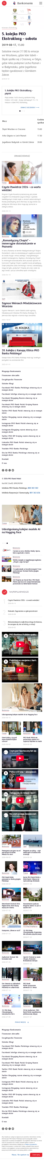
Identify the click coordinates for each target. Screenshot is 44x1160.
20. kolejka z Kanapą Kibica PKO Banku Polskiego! (20, 352)
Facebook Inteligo (22, 394)
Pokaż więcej (20, 1022)
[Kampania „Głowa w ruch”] (11, 921)
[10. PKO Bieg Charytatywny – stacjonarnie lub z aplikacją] (11, 1000)
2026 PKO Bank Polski (12, 479)
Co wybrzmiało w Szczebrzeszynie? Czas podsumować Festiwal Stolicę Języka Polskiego (27, 571)
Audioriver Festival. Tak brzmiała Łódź (10, 958)
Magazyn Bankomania (11, 371)
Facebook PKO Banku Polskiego (22, 389)
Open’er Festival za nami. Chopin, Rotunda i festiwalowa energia (32, 959)
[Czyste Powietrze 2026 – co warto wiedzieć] (22, 172)
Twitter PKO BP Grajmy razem (21, 437)
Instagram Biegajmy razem (20, 431)
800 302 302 (33, 488)
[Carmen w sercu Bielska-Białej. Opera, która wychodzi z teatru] (6, 550)
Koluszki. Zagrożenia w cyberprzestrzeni (22, 611)
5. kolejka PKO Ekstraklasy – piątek (19, 92)
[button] (4, 3)
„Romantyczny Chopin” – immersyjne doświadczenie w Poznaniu (19, 243)
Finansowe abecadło (10, 375)
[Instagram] (6, 470)
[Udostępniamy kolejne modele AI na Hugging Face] (22, 515)
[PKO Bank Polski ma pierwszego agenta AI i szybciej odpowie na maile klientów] (32, 728)
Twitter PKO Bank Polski (22, 412)
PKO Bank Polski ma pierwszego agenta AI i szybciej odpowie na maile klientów (32, 739)
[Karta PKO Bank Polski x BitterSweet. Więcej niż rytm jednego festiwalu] (32, 868)
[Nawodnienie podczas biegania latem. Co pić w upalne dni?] (32, 894)
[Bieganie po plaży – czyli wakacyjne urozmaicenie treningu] (32, 841)
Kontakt (5, 459)
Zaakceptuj (36, 1155)
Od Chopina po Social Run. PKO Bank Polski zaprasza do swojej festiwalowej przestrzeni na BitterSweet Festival (26, 582)
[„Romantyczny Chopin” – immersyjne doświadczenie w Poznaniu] (22, 225)
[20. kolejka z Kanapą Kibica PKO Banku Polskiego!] (22, 335)
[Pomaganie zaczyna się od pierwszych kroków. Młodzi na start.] (11, 841)
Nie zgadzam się (23, 1155)
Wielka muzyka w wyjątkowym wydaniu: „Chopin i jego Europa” (27, 561)
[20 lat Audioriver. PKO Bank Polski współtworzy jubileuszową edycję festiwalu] (32, 1000)
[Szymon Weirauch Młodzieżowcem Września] (22, 289)
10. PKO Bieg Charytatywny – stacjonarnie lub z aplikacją (8, 1012)
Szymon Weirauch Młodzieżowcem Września (22, 305)
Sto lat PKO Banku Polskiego (20, 454)
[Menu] (40, 3)
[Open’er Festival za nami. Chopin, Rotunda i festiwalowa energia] (32, 947)
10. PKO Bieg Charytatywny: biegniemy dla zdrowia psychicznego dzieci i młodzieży (32, 932)
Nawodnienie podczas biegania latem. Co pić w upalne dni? (32, 905)
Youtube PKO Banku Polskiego (15, 449)
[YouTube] (13, 470)
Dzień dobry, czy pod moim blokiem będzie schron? (9, 739)
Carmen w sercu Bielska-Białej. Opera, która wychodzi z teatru (26, 552)
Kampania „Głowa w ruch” (11, 931)
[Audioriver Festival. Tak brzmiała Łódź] (11, 947)
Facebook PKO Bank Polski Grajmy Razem (20, 405)
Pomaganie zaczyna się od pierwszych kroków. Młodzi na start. (11, 852)
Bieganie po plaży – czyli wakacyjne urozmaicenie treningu (32, 852)
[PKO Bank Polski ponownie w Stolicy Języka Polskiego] (11, 868)
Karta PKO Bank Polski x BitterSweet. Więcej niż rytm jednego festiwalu (32, 879)
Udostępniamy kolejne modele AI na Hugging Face (21, 531)
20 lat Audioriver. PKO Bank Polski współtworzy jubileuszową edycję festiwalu (32, 1012)
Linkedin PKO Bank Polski (19, 443)
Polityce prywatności (31, 1144)
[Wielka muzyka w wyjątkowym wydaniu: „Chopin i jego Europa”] (6, 559)
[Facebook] (3, 470)
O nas (4, 463)
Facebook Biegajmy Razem (19, 399)
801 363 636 (35, 493)
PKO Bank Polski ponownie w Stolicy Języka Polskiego (11, 879)
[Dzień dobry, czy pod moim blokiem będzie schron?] (11, 728)
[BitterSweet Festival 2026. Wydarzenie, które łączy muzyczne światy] (11, 894)
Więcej (14, 1155)
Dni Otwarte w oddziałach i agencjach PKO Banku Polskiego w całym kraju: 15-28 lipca (11, 985)
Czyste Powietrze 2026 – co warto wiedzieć (21, 189)
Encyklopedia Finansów (12, 380)
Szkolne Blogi (8, 384)
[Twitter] (9, 470)
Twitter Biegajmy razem (21, 418)
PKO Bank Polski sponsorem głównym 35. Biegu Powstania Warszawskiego (32, 985)
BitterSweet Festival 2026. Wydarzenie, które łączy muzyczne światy (11, 905)
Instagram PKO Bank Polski (20, 424)
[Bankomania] (23, 3)
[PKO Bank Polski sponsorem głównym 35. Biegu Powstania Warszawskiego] (32, 974)
